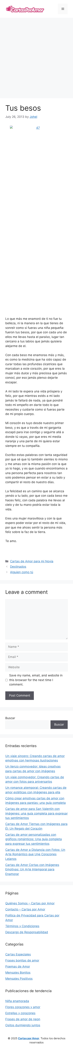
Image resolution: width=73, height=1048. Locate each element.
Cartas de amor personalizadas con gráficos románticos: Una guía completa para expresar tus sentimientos (33, 839)
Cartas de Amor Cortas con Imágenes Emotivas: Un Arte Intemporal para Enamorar (32, 869)
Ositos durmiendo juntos (22, 1025)
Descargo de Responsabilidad (26, 932)
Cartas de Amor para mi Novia (31, 561)
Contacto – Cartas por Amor (25, 909)
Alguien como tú (21, 572)
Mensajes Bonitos (17, 972)
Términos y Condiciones (22, 926)
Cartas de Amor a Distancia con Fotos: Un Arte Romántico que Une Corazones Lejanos (35, 854)
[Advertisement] (36, 58)
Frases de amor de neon (22, 1019)
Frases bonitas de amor (22, 960)
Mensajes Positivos (19, 978)
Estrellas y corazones (20, 1013)
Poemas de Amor (17, 966)
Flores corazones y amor (22, 1007)
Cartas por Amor (28, 1038)
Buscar (10, 718)
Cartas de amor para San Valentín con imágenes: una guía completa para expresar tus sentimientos (36, 813)
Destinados (18, 566)
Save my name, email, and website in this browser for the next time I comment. (36, 680)
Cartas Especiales (18, 954)
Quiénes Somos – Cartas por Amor (30, 903)
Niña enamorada (17, 1001)
